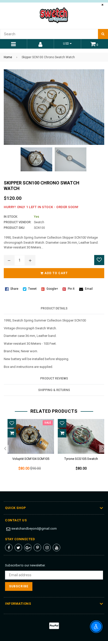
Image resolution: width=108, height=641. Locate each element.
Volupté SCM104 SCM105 (30, 459)
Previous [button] (5, 449)
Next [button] (103, 449)
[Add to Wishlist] (99, 260)
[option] (29, 449)
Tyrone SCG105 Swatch (81, 459)
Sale (47, 422)
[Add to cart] (12, 433)
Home (8, 57)
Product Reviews (54, 378)
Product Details (54, 308)
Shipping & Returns (54, 390)
